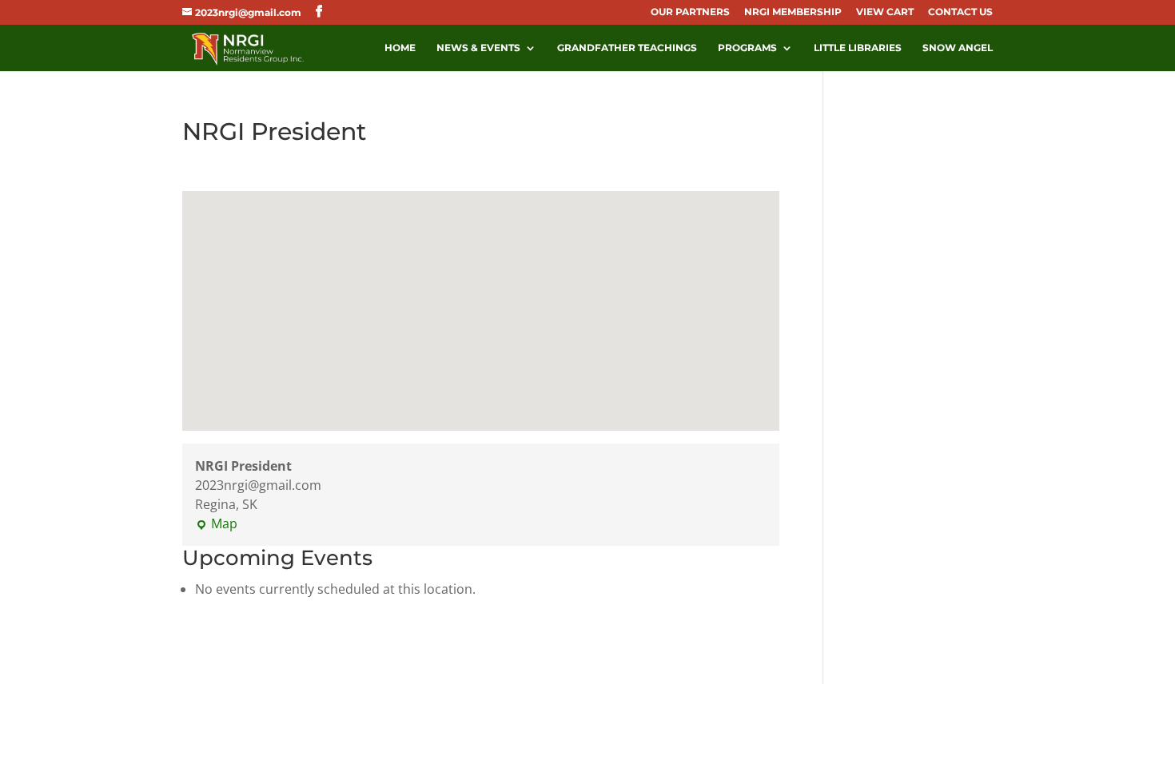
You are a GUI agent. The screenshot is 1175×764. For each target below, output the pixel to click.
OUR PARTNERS (690, 12)
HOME (400, 48)
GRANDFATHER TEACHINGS (627, 48)
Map (216, 524)
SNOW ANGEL (957, 48)
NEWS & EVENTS (478, 48)
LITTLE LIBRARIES (858, 48)
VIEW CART (885, 12)
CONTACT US (960, 12)
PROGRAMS (747, 48)
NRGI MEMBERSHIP (793, 12)
